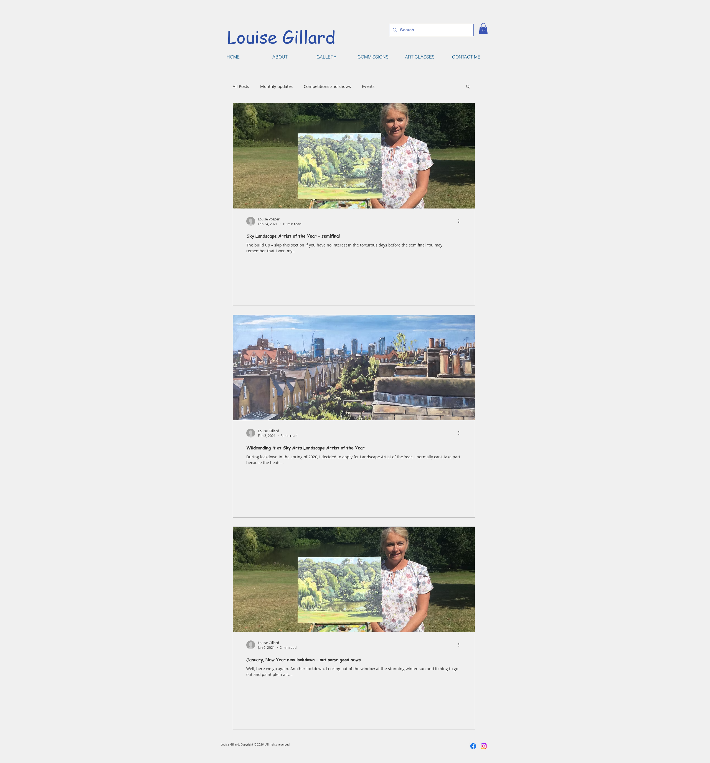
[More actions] (460, 221)
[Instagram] (484, 746)
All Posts (241, 86)
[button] (483, 28)
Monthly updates (276, 86)
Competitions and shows (327, 86)
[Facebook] (473, 746)
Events (368, 86)
